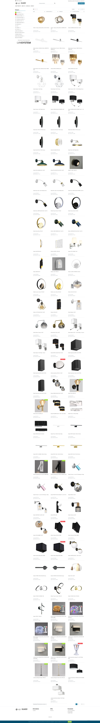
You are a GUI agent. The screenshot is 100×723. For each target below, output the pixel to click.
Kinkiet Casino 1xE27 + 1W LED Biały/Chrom (75, 89)
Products (51, 710)
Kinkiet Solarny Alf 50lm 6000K (73, 535)
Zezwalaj (69, 721)
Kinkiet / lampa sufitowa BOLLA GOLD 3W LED (41, 27)
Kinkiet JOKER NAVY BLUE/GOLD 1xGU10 (75, 231)
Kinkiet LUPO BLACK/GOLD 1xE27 (39, 312)
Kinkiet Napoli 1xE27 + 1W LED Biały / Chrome (76, 332)
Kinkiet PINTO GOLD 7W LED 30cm (74, 454)
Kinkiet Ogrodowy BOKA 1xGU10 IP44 (74, 352)
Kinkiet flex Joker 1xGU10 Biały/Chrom (40, 190)
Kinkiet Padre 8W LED (72, 393)
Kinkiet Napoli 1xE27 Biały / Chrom (39, 352)
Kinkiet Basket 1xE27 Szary (55, 89)
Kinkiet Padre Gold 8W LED (38, 413)
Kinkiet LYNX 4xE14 (54, 312)
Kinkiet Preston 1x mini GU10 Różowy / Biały (41, 494)
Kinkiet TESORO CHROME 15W (38, 596)
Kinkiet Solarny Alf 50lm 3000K (56, 535)
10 (81, 704)
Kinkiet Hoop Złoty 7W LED (38, 231)
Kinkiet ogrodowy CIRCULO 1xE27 (56, 373)
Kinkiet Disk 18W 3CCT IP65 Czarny (74, 129)
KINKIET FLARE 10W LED (72, 170)
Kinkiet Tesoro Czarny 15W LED (56, 596)
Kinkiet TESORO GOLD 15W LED (73, 596)
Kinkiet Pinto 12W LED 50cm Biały (56, 433)
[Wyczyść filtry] (35, 9)
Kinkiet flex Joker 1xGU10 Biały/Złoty (57, 190)
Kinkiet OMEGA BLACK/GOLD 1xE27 (57, 393)
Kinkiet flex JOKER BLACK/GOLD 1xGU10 (40, 210)
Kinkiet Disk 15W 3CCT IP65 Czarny (57, 129)
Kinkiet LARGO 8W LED (37, 251)
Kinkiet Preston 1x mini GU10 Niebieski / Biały (76, 474)
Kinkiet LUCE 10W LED (54, 271)
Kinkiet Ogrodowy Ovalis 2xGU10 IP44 (39, 393)
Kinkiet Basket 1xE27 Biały (37, 89)
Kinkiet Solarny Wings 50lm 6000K (56, 555)
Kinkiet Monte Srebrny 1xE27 (38, 332)
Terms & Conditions (71, 710)
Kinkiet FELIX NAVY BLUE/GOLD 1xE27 (57, 170)
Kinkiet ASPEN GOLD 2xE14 (73, 68)
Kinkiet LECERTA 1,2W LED (55, 251)
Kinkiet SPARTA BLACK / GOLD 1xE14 (74, 555)
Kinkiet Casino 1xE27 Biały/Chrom (39, 109)
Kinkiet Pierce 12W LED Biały (73, 413)
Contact (34, 710)
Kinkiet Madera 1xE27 (72, 312)
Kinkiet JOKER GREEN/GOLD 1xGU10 (57, 231)
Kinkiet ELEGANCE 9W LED (55, 150)
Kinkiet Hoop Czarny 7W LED (73, 210)
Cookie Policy (70, 712)
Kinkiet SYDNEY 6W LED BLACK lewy (39, 575)
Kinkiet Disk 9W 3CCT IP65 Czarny (39, 150)
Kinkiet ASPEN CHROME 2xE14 (56, 68)
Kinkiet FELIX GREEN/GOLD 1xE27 (39, 170)
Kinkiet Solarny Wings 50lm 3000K (39, 555)
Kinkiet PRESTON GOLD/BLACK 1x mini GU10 (58, 494)
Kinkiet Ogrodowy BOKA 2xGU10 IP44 (39, 373)
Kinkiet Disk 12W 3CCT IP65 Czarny (39, 129)
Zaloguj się (82, 3)
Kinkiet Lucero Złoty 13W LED (56, 291)
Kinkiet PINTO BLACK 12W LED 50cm (74, 433)
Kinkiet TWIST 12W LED (37, 616)
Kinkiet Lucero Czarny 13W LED (38, 291)
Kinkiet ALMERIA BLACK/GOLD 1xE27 (74, 27)
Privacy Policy (70, 711)
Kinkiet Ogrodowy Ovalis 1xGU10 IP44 (74, 373)
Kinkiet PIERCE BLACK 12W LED (38, 433)
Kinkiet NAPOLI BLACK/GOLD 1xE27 (57, 352)
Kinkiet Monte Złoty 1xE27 (55, 332)
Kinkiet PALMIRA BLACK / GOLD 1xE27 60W (58, 413)
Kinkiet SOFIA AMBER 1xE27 (38, 535)
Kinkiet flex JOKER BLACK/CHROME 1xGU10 (75, 190)
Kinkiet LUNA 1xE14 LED (72, 291)
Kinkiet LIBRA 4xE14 (36, 271)
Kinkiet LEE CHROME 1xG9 (72, 251)
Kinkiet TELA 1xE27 (71, 575)
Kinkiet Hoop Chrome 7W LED (56, 210)
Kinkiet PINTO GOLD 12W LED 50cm (57, 454)
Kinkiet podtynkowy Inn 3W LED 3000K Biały (40, 474)
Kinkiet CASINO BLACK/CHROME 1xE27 (57, 109)
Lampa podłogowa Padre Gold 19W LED (58, 677)
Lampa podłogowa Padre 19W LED (39, 677)
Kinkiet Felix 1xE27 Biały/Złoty (73, 150)
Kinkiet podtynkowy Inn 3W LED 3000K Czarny (59, 474)
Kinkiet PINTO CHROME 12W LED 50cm (40, 454)
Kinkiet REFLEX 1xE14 (72, 494)
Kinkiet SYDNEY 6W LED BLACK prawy (57, 575)
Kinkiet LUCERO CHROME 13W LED (74, 271)
